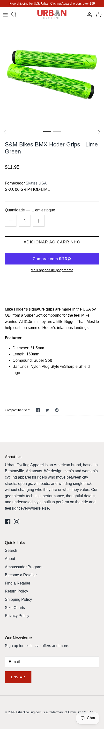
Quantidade (30, 210)
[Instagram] (16, 521)
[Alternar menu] (5, 14)
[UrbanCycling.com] (52, 15)
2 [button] (57, 131)
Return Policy (16, 591)
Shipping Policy (18, 599)
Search (11, 550)
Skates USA (36, 183)
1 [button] (47, 131)
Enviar (18, 677)
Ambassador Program (23, 567)
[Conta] (88, 14)
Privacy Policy (17, 616)
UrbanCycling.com (29, 712)
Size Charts (15, 608)
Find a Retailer (17, 583)
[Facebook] (7, 521)
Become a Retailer (21, 575)
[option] (52, 74)
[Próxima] (98, 132)
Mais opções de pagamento (52, 270)
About (10, 559)
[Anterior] (5, 132)
